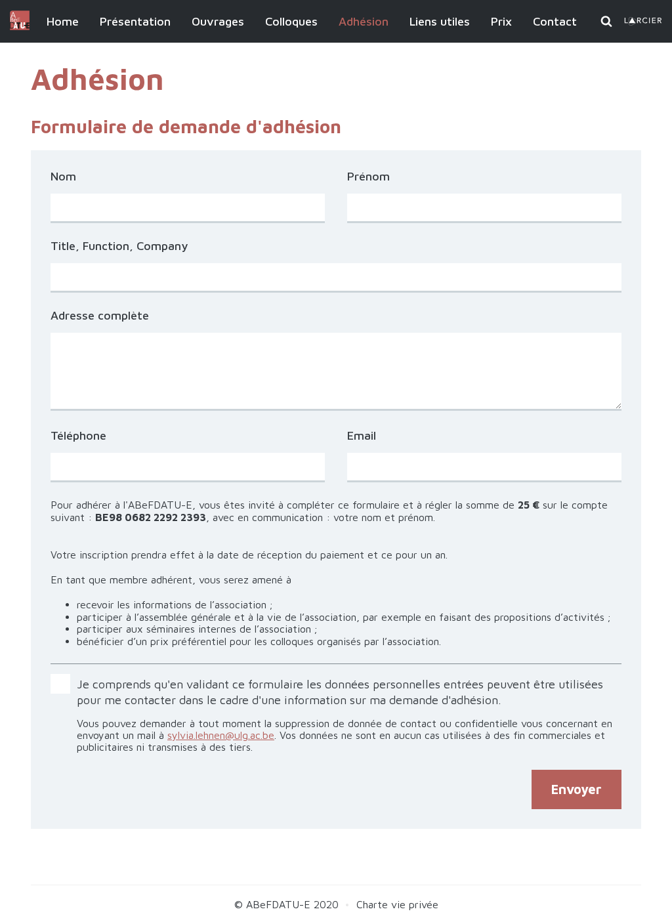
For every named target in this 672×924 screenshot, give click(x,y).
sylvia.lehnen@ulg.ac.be (220, 735)
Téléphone (78, 435)
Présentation (135, 21)
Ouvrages (218, 21)
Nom (63, 176)
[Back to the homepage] (20, 26)
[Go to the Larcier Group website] (643, 22)
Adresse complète (100, 315)
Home (63, 21)
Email (361, 435)
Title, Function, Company (119, 246)
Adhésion (363, 21)
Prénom (368, 176)
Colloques (291, 21)
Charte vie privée (397, 904)
